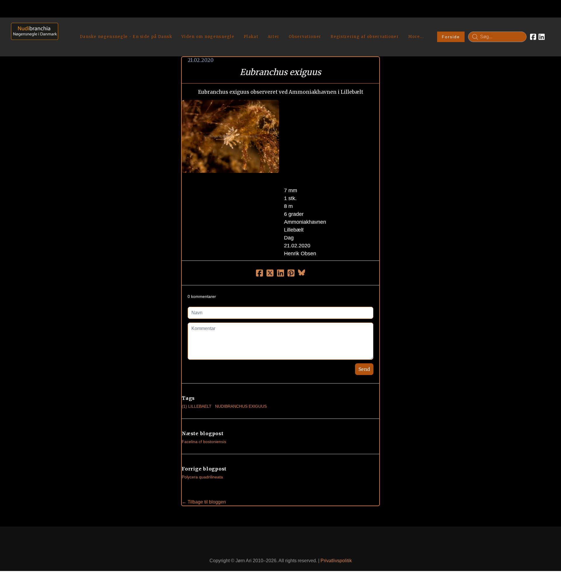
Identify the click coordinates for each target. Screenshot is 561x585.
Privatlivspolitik (336, 560)
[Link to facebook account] (533, 36)
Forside (451, 36)
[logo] (32, 37)
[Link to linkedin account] (542, 36)
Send (364, 369)
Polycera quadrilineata (202, 477)
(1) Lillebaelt (197, 406)
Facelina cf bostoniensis (204, 441)
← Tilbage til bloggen (204, 501)
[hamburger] (65, 29)
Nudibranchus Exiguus (241, 406)
